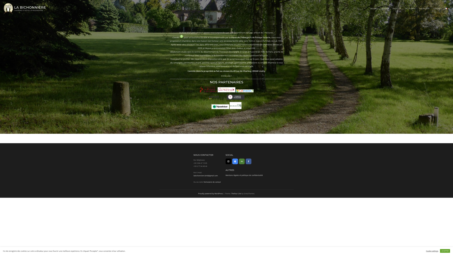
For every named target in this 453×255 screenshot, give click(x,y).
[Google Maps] (235, 161)
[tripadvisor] (242, 161)
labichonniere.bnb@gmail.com (205, 175)
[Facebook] (248, 161)
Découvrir (410, 8)
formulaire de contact (212, 182)
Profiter (397, 8)
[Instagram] (228, 161)
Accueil (374, 8)
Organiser (424, 8)
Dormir (385, 8)
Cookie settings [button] (432, 251)
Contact (437, 8)
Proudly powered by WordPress (210, 193)
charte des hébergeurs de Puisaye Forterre (250, 37)
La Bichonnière (30, 7)
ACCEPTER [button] (445, 251)
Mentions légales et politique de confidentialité (244, 175)
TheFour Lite (236, 193)
